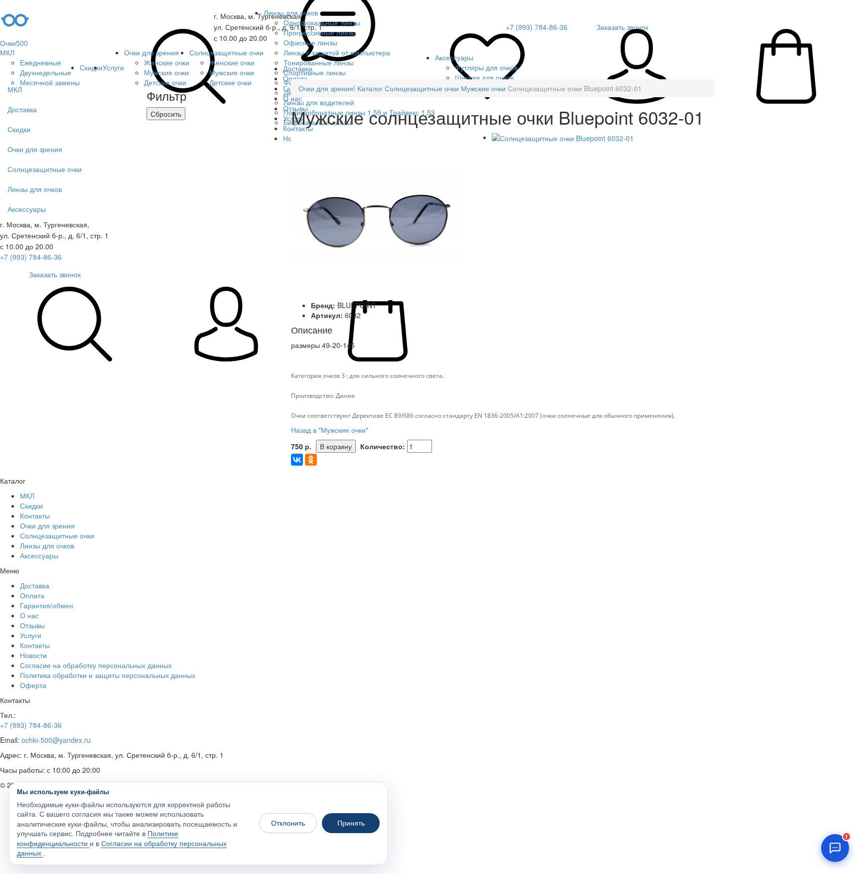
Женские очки (166, 62)
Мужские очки (166, 72)
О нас (29, 615)
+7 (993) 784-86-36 (31, 257)
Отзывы (32, 625)
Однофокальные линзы (322, 22)
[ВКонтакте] (297, 460)
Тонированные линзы (319, 62)
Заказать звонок (55, 274)
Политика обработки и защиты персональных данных (107, 675)
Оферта (33, 685)
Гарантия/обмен (46, 605)
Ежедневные (40, 62)
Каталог (370, 88)
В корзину (336, 446)
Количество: (382, 446)
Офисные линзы (310, 42)
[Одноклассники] (311, 460)
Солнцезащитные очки (226, 52)
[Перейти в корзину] (786, 67)
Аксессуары (454, 57)
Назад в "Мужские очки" (329, 430)
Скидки (91, 67)
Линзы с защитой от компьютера (337, 52)
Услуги (113, 67)
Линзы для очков (291, 12)
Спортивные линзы (315, 72)
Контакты (35, 516)
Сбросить (165, 114)
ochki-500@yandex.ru (56, 740)
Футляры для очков (486, 67)
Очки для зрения (151, 52)
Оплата (32, 595)
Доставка (34, 585)
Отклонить (288, 823)
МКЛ (7, 52)
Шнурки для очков (484, 77)
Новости (33, 655)
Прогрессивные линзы (320, 32)
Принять (351, 823)
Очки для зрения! (326, 88)
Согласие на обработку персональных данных (96, 665)
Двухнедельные (45, 72)
